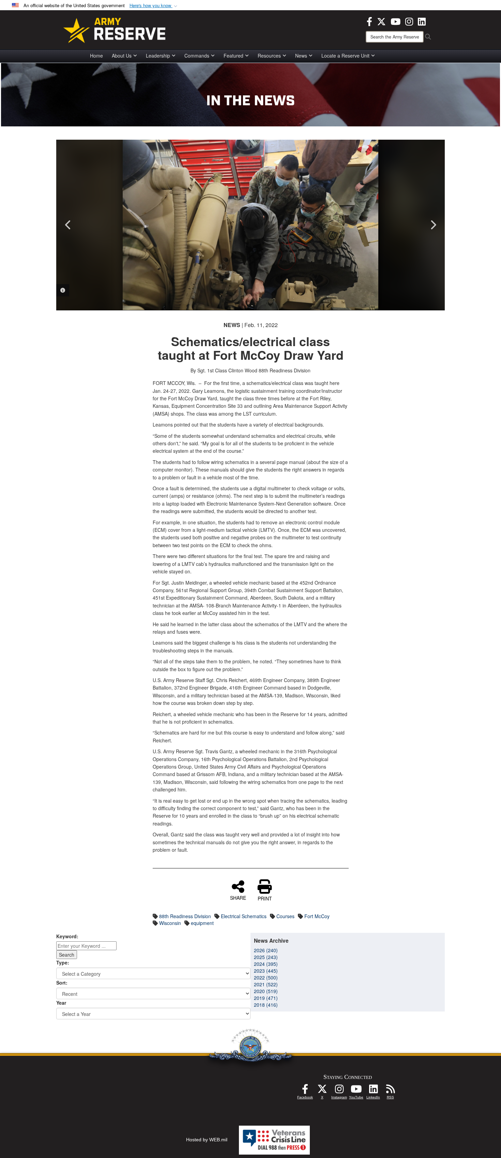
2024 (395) (266, 963)
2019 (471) (266, 997)
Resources (269, 55)
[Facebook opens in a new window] (369, 20)
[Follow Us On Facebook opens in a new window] (305, 1091)
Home (96, 55)
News (301, 55)
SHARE (238, 897)
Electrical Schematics (244, 916)
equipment (202, 923)
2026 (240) (266, 950)
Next (433, 225)
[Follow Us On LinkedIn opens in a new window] (373, 1091)
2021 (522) (266, 984)
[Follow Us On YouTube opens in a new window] (356, 1091)
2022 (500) (266, 977)
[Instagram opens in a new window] (409, 20)
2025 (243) (266, 957)
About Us (122, 55)
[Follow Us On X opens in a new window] (322, 1091)
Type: (62, 962)
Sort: (61, 982)
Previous (68, 225)
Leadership (158, 55)
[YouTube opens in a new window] (395, 20)
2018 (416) (266, 1004)
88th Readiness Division (185, 916)
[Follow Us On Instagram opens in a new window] (339, 1091)
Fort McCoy (317, 916)
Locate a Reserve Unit (345, 55)
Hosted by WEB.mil (206, 1139)
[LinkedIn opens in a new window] (422, 20)
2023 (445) (266, 970)
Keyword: (67, 936)
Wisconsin (170, 923)
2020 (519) (266, 991)
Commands (196, 55)
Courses (285, 916)
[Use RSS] (390, 1091)
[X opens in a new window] (381, 20)
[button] (154, 5)
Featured (233, 55)
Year (61, 1002)
